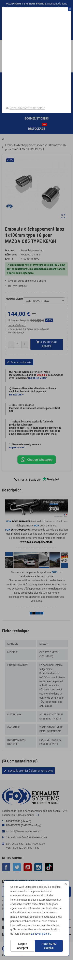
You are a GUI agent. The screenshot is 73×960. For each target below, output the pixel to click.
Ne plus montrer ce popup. (27, 108)
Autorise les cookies (49, 945)
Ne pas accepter (22, 946)
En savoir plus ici (40, 933)
